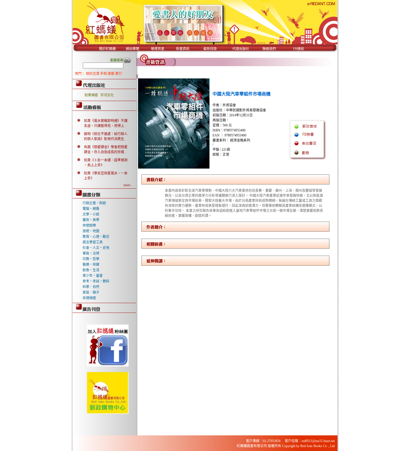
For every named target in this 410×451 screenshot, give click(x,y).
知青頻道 (91, 95)
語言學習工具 (93, 242)
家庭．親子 (91, 292)
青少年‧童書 (93, 276)
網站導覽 (132, 49)
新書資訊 (182, 49)
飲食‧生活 (91, 270)
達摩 (111, 74)
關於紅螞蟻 (107, 49)
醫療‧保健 (91, 265)
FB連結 (298, 49)
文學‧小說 (91, 214)
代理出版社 (240, 49)
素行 (118, 74)
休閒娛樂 (89, 225)
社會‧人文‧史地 (96, 248)
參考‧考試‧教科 (96, 281)
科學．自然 (91, 287)
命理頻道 (89, 298)
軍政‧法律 (91, 253)
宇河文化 (107, 95)
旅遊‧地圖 (91, 231)
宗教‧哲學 (91, 259)
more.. (128, 185)
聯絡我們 (269, 49)
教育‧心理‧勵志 (96, 237)
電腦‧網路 (91, 209)
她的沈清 (93, 74)
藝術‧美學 (91, 220)
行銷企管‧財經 (94, 203)
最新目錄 (210, 49)
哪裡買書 (157, 49)
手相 (104, 74)
